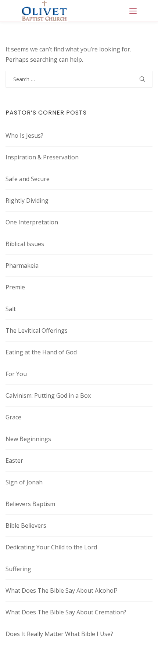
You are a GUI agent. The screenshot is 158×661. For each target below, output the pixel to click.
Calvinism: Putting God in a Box (48, 395)
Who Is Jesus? (24, 135)
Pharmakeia (22, 265)
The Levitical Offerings (37, 330)
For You (16, 374)
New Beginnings (28, 439)
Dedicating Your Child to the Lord (51, 547)
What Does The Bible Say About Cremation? (66, 612)
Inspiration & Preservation (42, 157)
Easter (14, 460)
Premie (15, 287)
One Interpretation (32, 222)
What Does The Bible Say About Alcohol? (62, 590)
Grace (13, 417)
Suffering (18, 569)
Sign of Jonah (24, 482)
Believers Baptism (30, 504)
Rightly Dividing (27, 200)
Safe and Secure (28, 179)
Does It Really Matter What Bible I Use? (59, 634)
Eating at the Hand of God (41, 352)
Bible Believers (26, 525)
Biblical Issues (25, 244)
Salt (11, 309)
